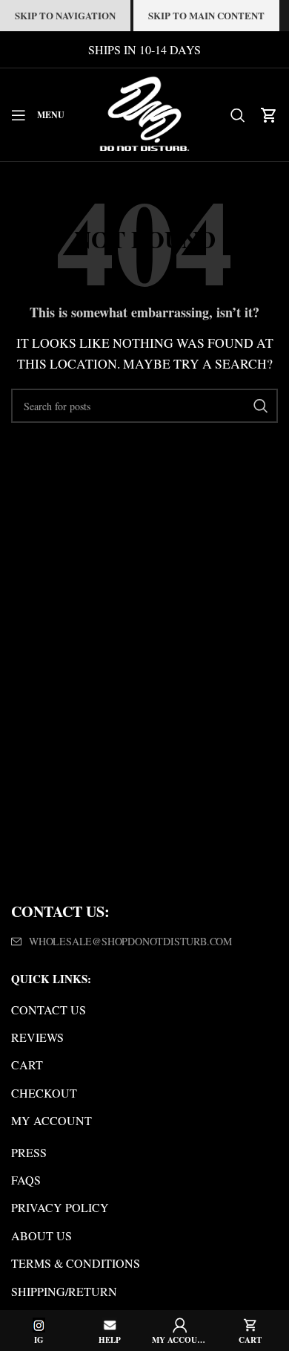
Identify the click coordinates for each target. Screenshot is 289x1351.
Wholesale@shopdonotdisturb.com (130, 941)
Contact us (48, 1009)
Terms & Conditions (75, 1263)
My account (51, 1120)
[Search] (238, 115)
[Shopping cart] (269, 115)
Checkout (44, 1093)
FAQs (26, 1180)
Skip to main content (206, 15)
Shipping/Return (64, 1291)
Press (29, 1152)
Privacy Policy (60, 1207)
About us (41, 1235)
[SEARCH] (261, 406)
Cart (27, 1064)
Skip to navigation (65, 15)
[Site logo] (144, 112)
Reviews (37, 1037)
